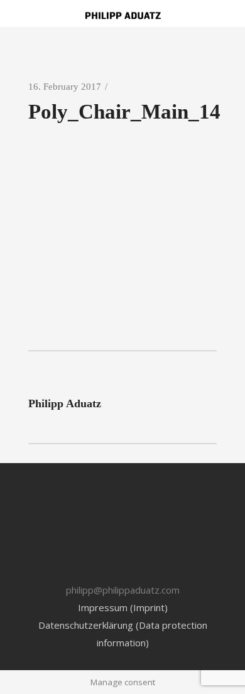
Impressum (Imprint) (123, 607)
